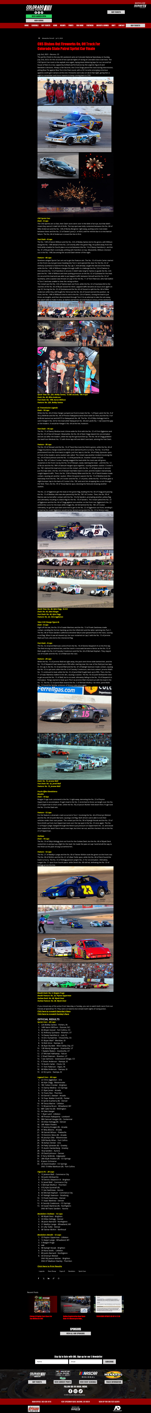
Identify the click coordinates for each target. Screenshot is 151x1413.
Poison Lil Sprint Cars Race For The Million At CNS (41, 1317)
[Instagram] (39, 12)
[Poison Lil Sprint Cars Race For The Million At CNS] (42, 1304)
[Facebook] (36, 12)
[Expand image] (75, 885)
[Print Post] (59, 1278)
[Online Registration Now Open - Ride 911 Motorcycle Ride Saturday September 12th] (75, 1304)
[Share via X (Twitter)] (43, 1278)
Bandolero (71, 1271)
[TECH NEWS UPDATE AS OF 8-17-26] (109, 1304)
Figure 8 (62, 1271)
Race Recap (52, 1271)
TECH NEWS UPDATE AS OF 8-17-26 (108, 1316)
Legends (41, 1271)
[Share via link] (54, 1278)
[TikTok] (42, 12)
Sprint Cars (82, 1271)
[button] (63, 25)
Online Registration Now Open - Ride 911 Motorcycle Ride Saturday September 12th (74, 1317)
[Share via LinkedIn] (49, 1278)
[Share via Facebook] (38, 1278)
